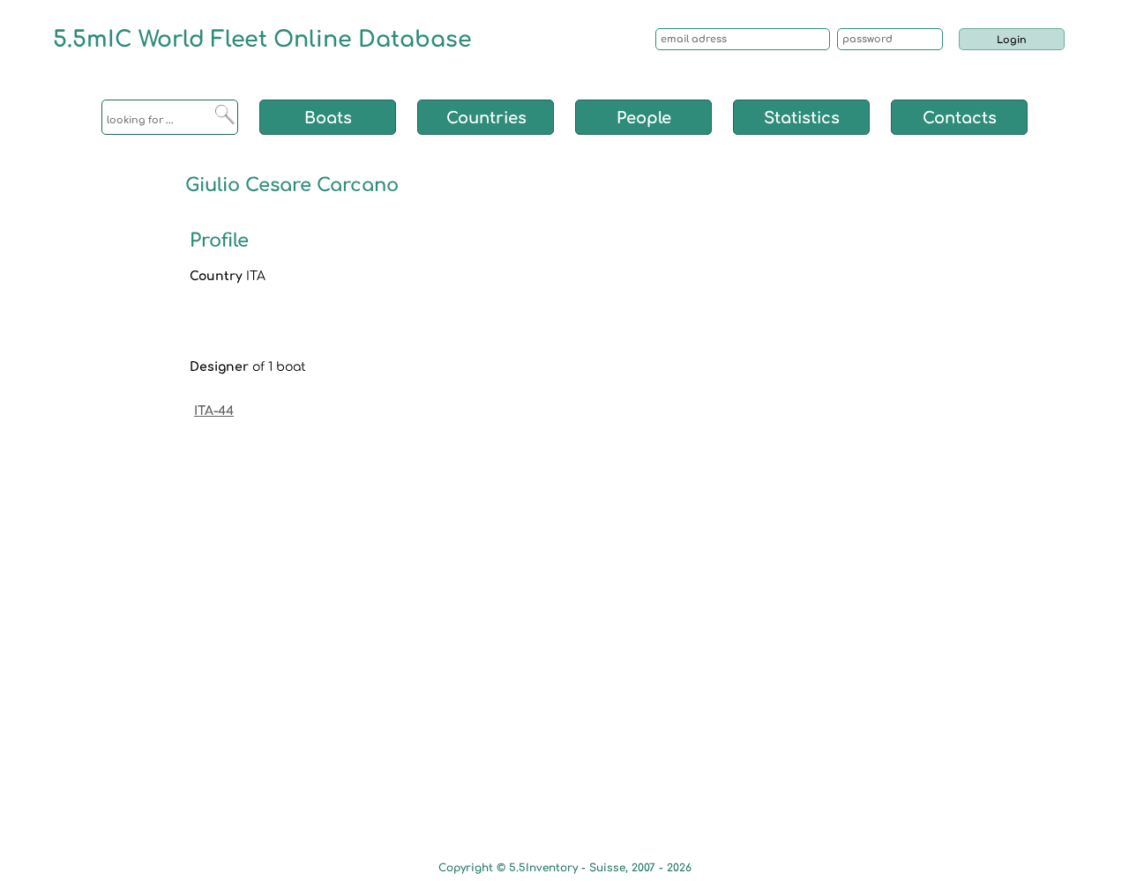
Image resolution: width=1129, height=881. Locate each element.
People (644, 118)
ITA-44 (214, 411)
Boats (328, 118)
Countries (486, 118)
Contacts (960, 118)
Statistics (802, 118)
